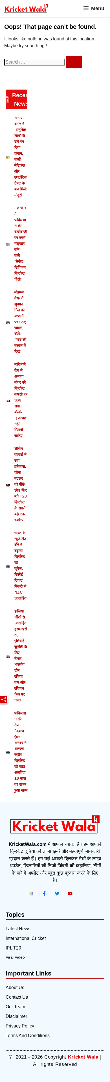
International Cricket (26, 938)
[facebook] (31, 893)
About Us (15, 987)
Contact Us (17, 997)
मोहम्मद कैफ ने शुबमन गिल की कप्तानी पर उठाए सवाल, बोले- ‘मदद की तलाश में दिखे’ (20, 322)
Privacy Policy (20, 1026)
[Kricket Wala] (26, 8)
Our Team (15, 1006)
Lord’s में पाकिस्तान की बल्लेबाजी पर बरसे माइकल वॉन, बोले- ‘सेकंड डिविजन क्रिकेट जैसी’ (20, 243)
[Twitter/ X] (57, 893)
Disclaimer (16, 1016)
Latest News (18, 928)
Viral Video (15, 957)
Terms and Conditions (28, 1035)
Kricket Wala (83, 1057)
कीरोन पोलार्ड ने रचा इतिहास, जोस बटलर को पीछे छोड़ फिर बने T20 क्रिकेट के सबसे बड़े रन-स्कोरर (20, 484)
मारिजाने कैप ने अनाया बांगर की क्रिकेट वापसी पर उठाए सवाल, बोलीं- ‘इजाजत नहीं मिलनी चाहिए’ (20, 400)
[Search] (74, 62)
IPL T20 (13, 948)
